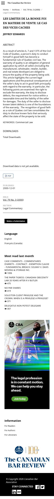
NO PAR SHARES (12, 287)
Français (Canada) (13, 243)
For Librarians (10, 434)
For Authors (9, 430)
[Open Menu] (3, 3)
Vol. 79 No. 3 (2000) (31, 9)
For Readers (9, 426)
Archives (16, 9)
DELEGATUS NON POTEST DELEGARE (22, 305)
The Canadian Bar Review (19, 3)
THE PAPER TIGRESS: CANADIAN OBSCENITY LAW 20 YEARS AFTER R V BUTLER (26, 279)
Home (6, 9)
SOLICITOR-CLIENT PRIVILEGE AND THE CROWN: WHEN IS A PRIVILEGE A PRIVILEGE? (26, 297)
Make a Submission (16, 221)
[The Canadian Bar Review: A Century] (27, 466)
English (8, 238)
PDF (9, 176)
